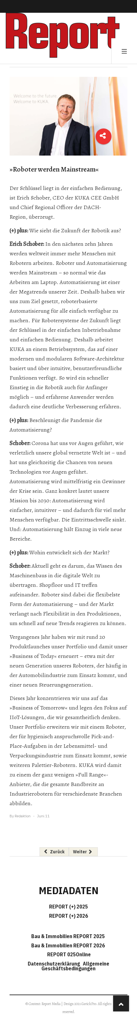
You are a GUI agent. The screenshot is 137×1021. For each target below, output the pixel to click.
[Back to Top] (121, 1003)
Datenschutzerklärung (55, 963)
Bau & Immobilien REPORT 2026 (68, 945)
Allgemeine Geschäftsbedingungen (75, 966)
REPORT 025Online (68, 954)
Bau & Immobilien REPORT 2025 (68, 936)
